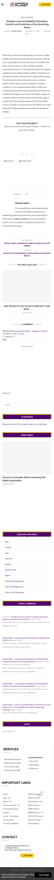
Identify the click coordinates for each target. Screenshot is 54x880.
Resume (8, 564)
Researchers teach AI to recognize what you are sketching (25, 424)
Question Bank (10, 570)
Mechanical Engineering (14, 581)
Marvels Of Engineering (14, 586)
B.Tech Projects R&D (12, 770)
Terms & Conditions (10, 823)
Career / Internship (10, 816)
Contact (6, 812)
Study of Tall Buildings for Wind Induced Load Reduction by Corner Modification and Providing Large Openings (27, 707)
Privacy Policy (8, 820)
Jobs (6, 553)
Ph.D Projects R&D (11, 767)
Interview (8, 558)
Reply (5, 339)
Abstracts (10, 161)
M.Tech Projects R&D (12, 763)
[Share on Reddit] (35, 194)
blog (6, 541)
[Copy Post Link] (42, 194)
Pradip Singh (16, 31)
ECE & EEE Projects (35, 816)
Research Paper (34, 820)
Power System (26, 161)
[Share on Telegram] (40, 194)
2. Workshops (33, 765)
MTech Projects (34, 798)
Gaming (8, 547)
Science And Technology (14, 592)
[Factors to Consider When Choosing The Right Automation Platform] (27, 457)
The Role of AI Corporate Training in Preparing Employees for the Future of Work (25, 618)
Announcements (9, 805)
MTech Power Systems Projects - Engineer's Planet (25, 331)
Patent (7, 575)
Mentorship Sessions (12, 759)
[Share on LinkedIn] (33, 194)
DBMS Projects (34, 812)
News (5, 801)
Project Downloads (10, 809)
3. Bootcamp (33, 768)
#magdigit (22, 877)
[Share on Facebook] (30, 194)
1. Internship (33, 761)
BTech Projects (34, 805)
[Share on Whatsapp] (37, 194)
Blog (5, 798)
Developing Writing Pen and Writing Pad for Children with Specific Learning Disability (25, 660)
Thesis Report (33, 823)
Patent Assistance (35, 794)
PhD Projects (33, 801)
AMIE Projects (33, 809)
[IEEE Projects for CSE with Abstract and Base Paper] (27, 286)
